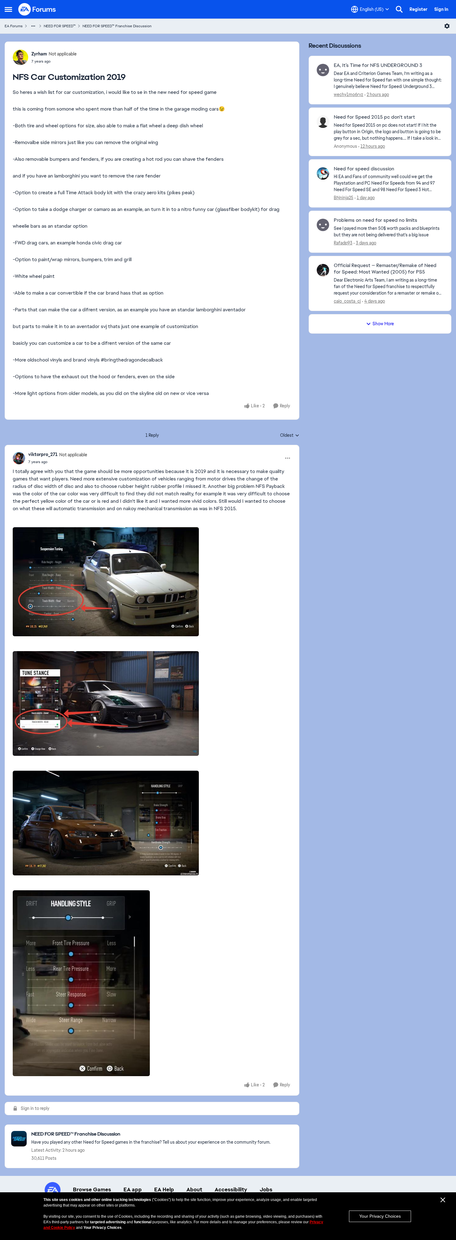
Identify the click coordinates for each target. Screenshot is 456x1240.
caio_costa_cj (347, 301)
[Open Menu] (447, 26)
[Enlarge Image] (152, 581)
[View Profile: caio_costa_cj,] (323, 270)
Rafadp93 (343, 243)
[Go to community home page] (37, 9)
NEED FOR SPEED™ (60, 26)
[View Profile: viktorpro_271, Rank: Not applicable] (19, 458)
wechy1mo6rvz (348, 94)
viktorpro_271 (43, 454)
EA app (132, 1189)
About (194, 1189)
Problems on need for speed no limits (375, 220)
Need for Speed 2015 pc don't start (374, 117)
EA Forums (14, 26)
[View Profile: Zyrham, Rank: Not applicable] (20, 57)
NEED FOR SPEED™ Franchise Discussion (117, 26)
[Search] (399, 9)
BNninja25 (343, 197)
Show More (383, 323)
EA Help (164, 1189)
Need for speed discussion (364, 169)
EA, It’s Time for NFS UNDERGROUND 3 (378, 65)
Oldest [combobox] (289, 435)
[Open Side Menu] (8, 9)
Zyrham (39, 54)
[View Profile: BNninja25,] (323, 173)
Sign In (441, 9)
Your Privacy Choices (380, 1216)
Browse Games (92, 1189)
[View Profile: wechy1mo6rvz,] (323, 70)
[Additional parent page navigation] (33, 26)
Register (418, 9)
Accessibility (231, 1189)
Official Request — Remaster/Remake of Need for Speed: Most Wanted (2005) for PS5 (385, 268)
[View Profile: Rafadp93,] (323, 225)
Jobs (266, 1189)
